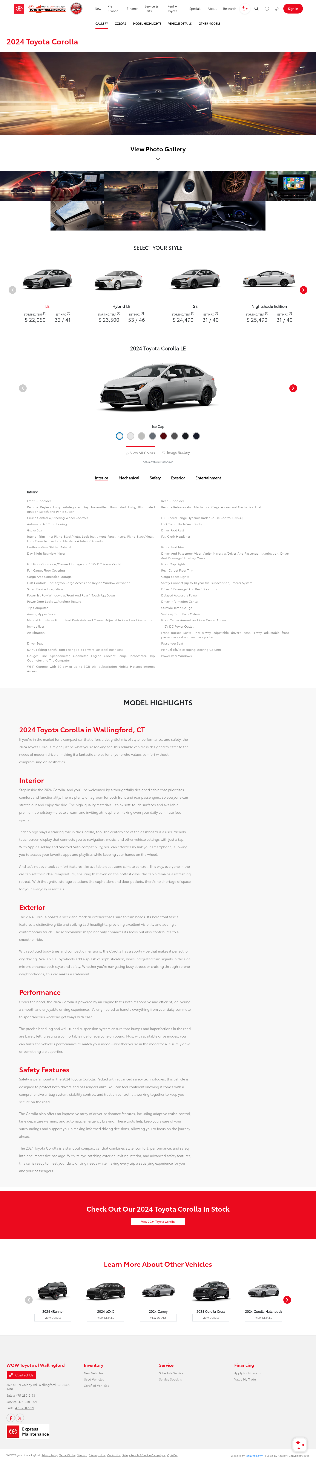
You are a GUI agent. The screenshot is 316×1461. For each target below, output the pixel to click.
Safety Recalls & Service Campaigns (144, 1455)
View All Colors (142, 452)
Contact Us (24, 1374)
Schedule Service (171, 1373)
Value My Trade (245, 1379)
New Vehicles (93, 1373)
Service (166, 1365)
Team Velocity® (254, 1455)
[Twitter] (19, 1418)
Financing (244, 1365)
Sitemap (82, 1455)
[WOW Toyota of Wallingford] (40, 8)
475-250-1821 (27, 1401)
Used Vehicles (94, 1379)
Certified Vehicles (96, 1385)
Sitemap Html (97, 1455)
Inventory (93, 1365)
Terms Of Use (67, 1455)
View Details (53, 1317)
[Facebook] (10, 1418)
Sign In (293, 8)
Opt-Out (172, 1455)
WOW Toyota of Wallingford (23, 1455)
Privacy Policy (50, 1455)
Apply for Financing (248, 1373)
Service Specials (170, 1379)
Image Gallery (178, 452)
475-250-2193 (25, 1395)
